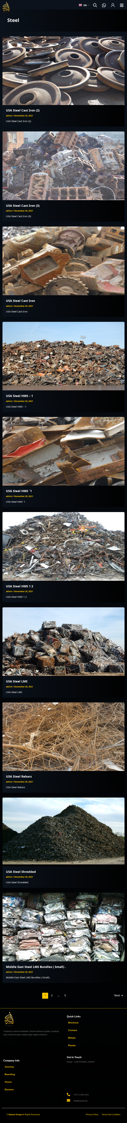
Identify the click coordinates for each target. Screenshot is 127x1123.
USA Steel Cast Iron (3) (23, 206)
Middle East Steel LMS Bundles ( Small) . (36, 967)
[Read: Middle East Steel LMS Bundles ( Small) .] (63, 926)
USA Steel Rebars (19, 776)
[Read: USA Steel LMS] (63, 641)
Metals (72, 1037)
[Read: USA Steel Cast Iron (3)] (63, 165)
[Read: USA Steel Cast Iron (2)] (63, 70)
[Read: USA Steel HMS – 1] (63, 355)
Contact (72, 1030)
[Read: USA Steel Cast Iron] (63, 260)
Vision (8, 1082)
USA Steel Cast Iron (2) (23, 110)
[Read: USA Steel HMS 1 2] (63, 546)
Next (118, 995)
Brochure (73, 1022)
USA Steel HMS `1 (19, 491)
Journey (9, 1066)
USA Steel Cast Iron (20, 301)
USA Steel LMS (16, 681)
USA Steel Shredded (21, 872)
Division (9, 1089)
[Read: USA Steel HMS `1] (63, 451)
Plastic (72, 1045)
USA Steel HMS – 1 (19, 396)
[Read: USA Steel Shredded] (63, 831)
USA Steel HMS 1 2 (19, 586)
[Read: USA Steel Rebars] (63, 736)
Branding (10, 1074)
